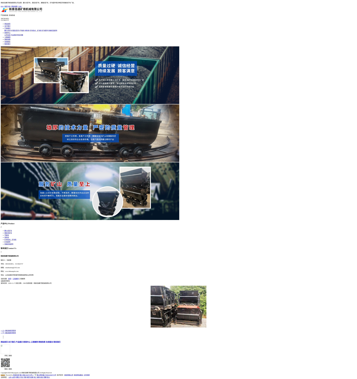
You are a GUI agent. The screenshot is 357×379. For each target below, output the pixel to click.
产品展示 (7, 28)
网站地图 (14, 6)
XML (20, 6)
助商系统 (16, 375)
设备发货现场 (8, 330)
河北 (21, 377)
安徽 (31, 377)
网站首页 (7, 24)
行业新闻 (14, 35)
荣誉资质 (7, 39)
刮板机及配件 (52, 30)
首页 (9, 279)
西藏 (45, 377)
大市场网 (87, 375)
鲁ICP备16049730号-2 (26, 375)
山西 (13, 377)
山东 (10, 377)
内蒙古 (17, 377)
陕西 (28, 377)
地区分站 (7, 6)
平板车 (22, 30)
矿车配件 (45, 30)
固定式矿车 (16, 30)
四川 (48, 377)
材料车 (27, 30)
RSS (2, 6)
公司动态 (7, 35)
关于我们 (7, 26)
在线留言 (7, 41)
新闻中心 (7, 33)
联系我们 (7, 44)
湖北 (41, 377)
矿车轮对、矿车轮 (36, 30)
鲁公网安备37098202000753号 (46, 375)
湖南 (38, 377)
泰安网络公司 (68, 375)
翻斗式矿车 (8, 30)
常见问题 (20, 35)
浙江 (34, 377)
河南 (24, 377)
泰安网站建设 (78, 375)
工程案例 (7, 37)
